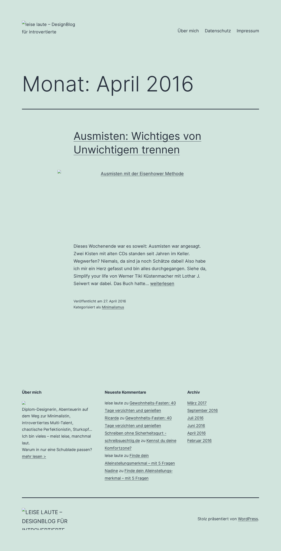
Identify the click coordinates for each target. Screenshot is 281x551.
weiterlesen (162, 283)
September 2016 (202, 410)
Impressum (248, 30)
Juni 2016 (196, 425)
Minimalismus (113, 307)
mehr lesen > (34, 456)
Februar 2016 (199, 440)
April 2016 (196, 433)
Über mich (188, 30)
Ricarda (112, 418)
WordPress (248, 518)
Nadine (111, 470)
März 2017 (197, 403)
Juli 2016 (195, 418)
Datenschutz (218, 30)
